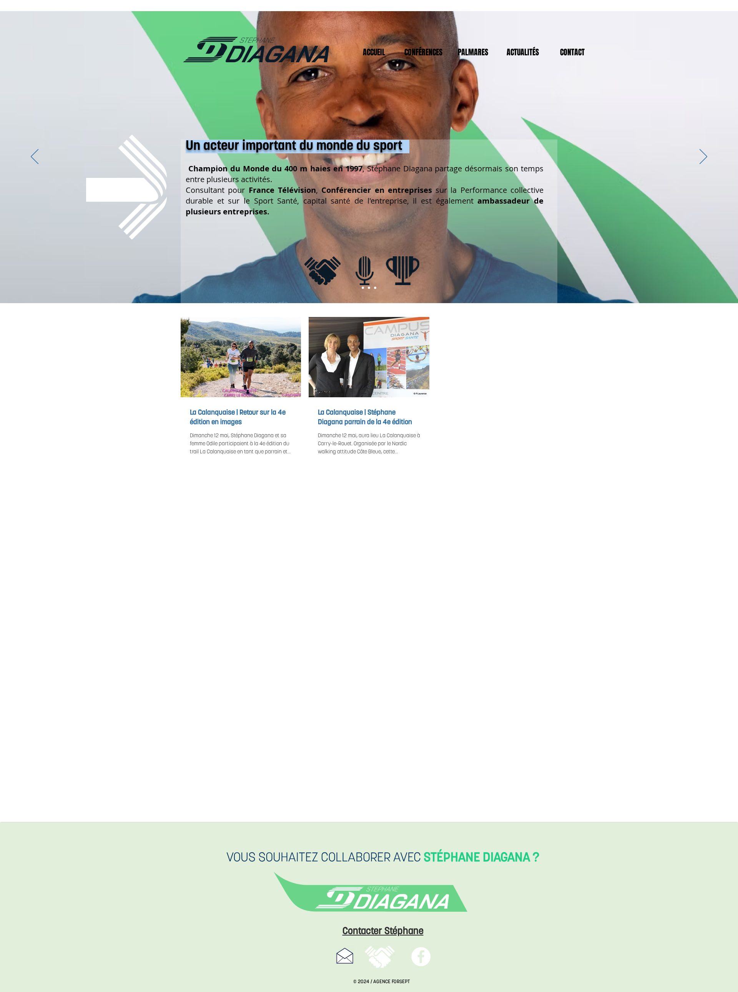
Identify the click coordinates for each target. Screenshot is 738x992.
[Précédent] (34, 157)
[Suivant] (703, 157)
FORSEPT (401, 981)
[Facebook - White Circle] (420, 956)
